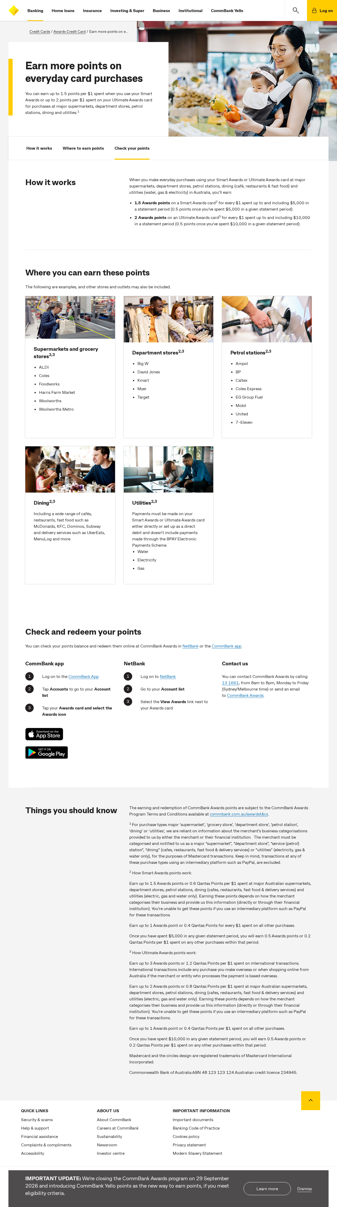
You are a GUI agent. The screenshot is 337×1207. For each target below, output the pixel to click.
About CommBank (114, 1119)
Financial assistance (39, 1136)
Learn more (267, 1188)
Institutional (190, 10)
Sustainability (109, 1136)
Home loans (63, 10)
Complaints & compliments (46, 1144)
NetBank (190, 645)
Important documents (193, 1119)
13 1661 (230, 682)
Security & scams (37, 1119)
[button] (296, 10)
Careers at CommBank (118, 1127)
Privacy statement (189, 1144)
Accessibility (32, 1153)
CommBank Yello (227, 10)
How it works (39, 147)
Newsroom (107, 1144)
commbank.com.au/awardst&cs (239, 813)
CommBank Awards (245, 695)
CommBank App (83, 676)
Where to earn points (83, 147)
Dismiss (304, 1188)
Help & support (35, 1127)
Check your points (132, 147)
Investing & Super (127, 10)
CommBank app (226, 645)
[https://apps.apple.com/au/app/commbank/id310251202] (46, 734)
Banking (35, 10)
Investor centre (111, 1153)
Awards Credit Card (69, 31)
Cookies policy (186, 1136)
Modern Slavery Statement (197, 1153)
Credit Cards (39, 31)
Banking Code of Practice (196, 1127)
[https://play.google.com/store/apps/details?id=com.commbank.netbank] (46, 752)
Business (161, 10)
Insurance (92, 10)
